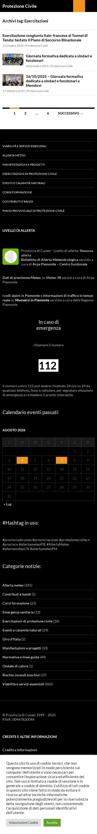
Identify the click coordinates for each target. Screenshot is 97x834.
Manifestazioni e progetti (23, 164)
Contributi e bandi (17, 201)
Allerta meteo (14, 155)
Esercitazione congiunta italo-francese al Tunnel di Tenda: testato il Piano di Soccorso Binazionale (45, 37)
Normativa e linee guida (20, 657)
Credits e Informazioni (19, 750)
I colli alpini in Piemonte (21, 295)
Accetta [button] (52, 823)
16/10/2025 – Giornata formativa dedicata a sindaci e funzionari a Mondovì (54, 81)
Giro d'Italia (11, 639)
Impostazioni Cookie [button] (23, 823)
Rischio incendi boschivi (21, 675)
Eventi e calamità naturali (23, 183)
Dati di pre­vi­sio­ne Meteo (21, 277)
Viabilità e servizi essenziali (24, 146)
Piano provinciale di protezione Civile (33, 211)
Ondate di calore (15, 666)
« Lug (7, 504)
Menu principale (91, 6)
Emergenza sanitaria (18, 612)
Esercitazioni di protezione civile (29, 174)
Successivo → (70, 113)
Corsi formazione (17, 192)
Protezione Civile (19, 6)
